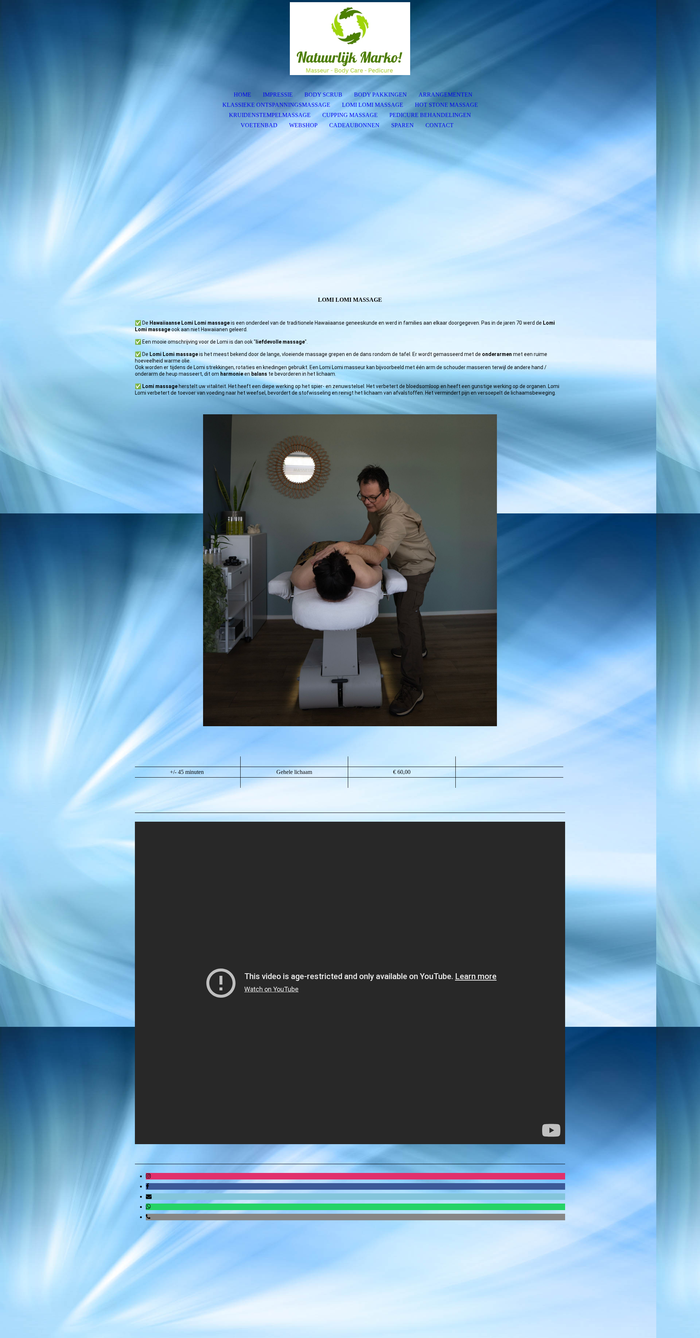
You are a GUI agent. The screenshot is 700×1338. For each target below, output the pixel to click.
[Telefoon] (148, 1217)
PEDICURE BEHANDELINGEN (430, 115)
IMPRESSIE (278, 94)
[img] (350, 38)
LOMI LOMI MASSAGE (372, 105)
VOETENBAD (259, 125)
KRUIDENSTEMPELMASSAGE (270, 115)
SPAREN (402, 125)
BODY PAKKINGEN (380, 94)
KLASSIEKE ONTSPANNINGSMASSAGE (276, 105)
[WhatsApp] (148, 1207)
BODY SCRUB (323, 94)
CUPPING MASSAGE (350, 115)
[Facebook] (147, 1186)
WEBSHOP (303, 125)
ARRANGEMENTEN (445, 94)
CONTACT (439, 125)
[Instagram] (148, 1176)
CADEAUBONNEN (354, 125)
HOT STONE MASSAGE (446, 105)
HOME (242, 94)
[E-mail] (149, 1196)
